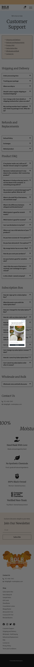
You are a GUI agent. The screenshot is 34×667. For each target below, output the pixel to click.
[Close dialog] (23, 321)
